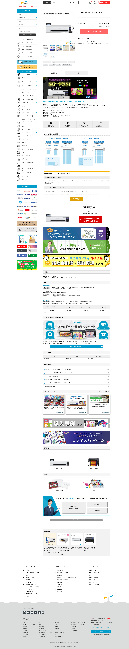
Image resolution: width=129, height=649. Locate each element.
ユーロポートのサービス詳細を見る (76, 346)
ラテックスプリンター (27, 632)
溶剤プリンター (26, 112)
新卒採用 (27, 596)
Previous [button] (45, 28)
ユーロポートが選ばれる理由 (32, 572)
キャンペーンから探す (27, 39)
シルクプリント (26, 132)
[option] (59, 28)
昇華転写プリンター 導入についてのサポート (101, 125)
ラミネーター (25, 139)
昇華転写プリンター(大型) (28, 116)
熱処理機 (24, 145)
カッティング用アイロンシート (77, 624)
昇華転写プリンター (103, 43)
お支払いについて (61, 575)
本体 (95, 45)
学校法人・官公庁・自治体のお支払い (66, 577)
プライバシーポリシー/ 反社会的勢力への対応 (30, 590)
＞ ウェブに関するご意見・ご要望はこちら (101, 634)
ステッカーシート (26, 81)
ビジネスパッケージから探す (29, 43)
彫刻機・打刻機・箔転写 (28, 162)
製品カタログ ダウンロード (51, 125)
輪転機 (24, 142)
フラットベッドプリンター (29, 166)
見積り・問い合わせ (94, 31)
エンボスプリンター (27, 172)
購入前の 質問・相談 (73, 507)
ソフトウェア (25, 176)
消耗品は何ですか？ (49, 386)
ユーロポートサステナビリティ (32, 587)
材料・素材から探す (27, 49)
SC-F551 (91, 45)
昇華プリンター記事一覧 (103, 391)
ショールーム (28, 582)
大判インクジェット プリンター (27, 122)
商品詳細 (54, 73)
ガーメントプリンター (27, 99)
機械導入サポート (93, 570)
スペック (76, 73)
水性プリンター (26, 630)
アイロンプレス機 (26, 136)
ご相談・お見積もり (91, 220)
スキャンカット (26, 92)
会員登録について (61, 582)
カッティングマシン (27, 85)
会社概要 (27, 570)
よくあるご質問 (61, 589)
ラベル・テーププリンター (60, 630)
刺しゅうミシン (26, 129)
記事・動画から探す (27, 46)
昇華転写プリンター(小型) (28, 119)
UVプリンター (25, 102)
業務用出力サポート (94, 572)
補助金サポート (93, 579)
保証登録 (91, 582)
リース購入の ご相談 (68, 125)
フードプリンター (26, 155)
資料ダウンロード (93, 577)
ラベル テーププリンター (26, 159)
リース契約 (59, 591)
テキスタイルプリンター (28, 149)
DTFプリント (42, 624)
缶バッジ (24, 126)
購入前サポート (61, 587)
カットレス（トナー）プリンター (46, 632)
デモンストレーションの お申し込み (84, 125)
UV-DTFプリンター (27, 106)
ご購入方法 (59, 584)
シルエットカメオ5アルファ (29, 89)
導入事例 (27, 575)
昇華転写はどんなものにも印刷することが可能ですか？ (58, 369)
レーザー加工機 (26, 109)
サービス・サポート (94, 584)
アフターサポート (93, 575)
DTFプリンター (26, 74)
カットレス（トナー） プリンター (27, 169)
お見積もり (97, 504)
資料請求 (97, 511)
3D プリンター (26, 152)
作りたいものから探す (27, 53)
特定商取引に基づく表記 (31, 593)
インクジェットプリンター (92, 43)
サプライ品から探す (27, 56)
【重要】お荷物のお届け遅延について (28, 7)
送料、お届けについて (62, 572)
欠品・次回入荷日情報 (62, 579)
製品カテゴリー (76, 520)
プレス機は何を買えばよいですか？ (53, 376)
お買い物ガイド (61, 570)
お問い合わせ (101, 631)
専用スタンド (69, 359)
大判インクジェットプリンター (29, 624)
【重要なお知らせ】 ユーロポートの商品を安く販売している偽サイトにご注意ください (64, 642)
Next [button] (73, 28)
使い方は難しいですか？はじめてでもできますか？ (57, 383)
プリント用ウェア (75, 630)
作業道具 (24, 179)
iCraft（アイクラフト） (28, 95)
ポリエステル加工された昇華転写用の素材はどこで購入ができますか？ (62, 373)
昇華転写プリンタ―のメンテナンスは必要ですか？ (57, 379)
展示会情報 (27, 579)
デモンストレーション (30, 584)
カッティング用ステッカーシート (78, 622)
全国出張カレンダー (30, 577)
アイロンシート (26, 77)
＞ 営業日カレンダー (96, 624)
